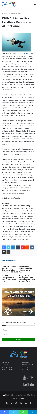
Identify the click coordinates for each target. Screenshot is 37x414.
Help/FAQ (25, 367)
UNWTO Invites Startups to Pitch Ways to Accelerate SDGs (9, 279)
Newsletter (25, 362)
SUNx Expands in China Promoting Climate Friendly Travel (25, 269)
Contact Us (5, 362)
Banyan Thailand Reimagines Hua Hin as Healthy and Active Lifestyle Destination (27, 279)
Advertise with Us (27, 365)
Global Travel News (15, 13)
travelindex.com (28, 53)
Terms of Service (6, 367)
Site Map (25, 369)
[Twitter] (8, 247)
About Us (4, 365)
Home (5, 13)
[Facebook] (4, 247)
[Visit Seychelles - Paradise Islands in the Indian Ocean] (8, 4)
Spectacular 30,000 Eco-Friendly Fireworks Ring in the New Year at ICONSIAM (10, 269)
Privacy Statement (7, 369)
